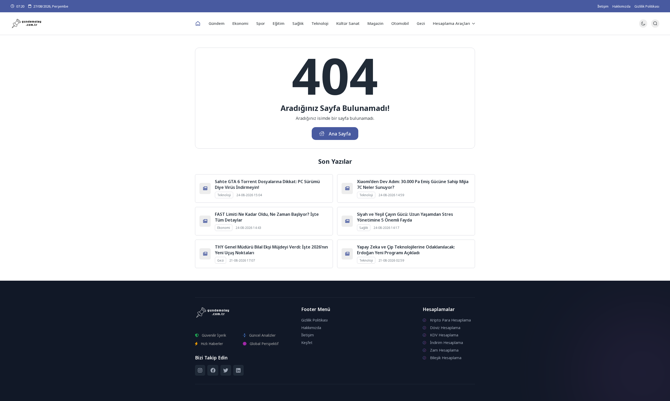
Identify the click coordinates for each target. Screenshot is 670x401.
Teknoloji (319, 23)
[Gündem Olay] (101, 24)
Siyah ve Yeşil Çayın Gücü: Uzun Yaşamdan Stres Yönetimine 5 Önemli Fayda (405, 217)
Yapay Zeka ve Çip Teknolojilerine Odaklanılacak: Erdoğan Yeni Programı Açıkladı (406, 250)
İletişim (603, 6)
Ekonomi (240, 23)
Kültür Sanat (348, 23)
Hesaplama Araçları (451, 23)
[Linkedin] (238, 370)
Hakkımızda (621, 6)
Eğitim (278, 23)
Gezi (421, 23)
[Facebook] (212, 370)
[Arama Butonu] (655, 23)
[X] (225, 370)
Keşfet (306, 342)
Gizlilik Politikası (646, 6)
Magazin (375, 23)
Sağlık (298, 23)
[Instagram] (200, 370)
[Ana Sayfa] (198, 23)
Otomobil (400, 23)
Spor (260, 23)
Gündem (217, 23)
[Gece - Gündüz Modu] (643, 26)
